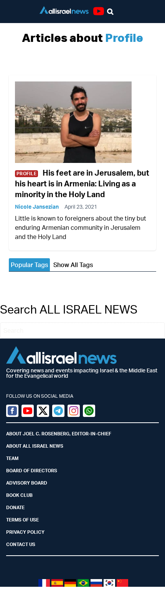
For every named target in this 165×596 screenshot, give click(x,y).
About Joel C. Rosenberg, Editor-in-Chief (58, 434)
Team (12, 458)
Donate (15, 507)
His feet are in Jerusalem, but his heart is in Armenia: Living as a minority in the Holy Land (82, 183)
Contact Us (20, 544)
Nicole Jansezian (37, 206)
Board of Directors (31, 470)
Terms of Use (22, 520)
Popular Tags (29, 265)
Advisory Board (26, 483)
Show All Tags (73, 265)
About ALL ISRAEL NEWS (34, 446)
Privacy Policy (25, 532)
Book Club (19, 495)
